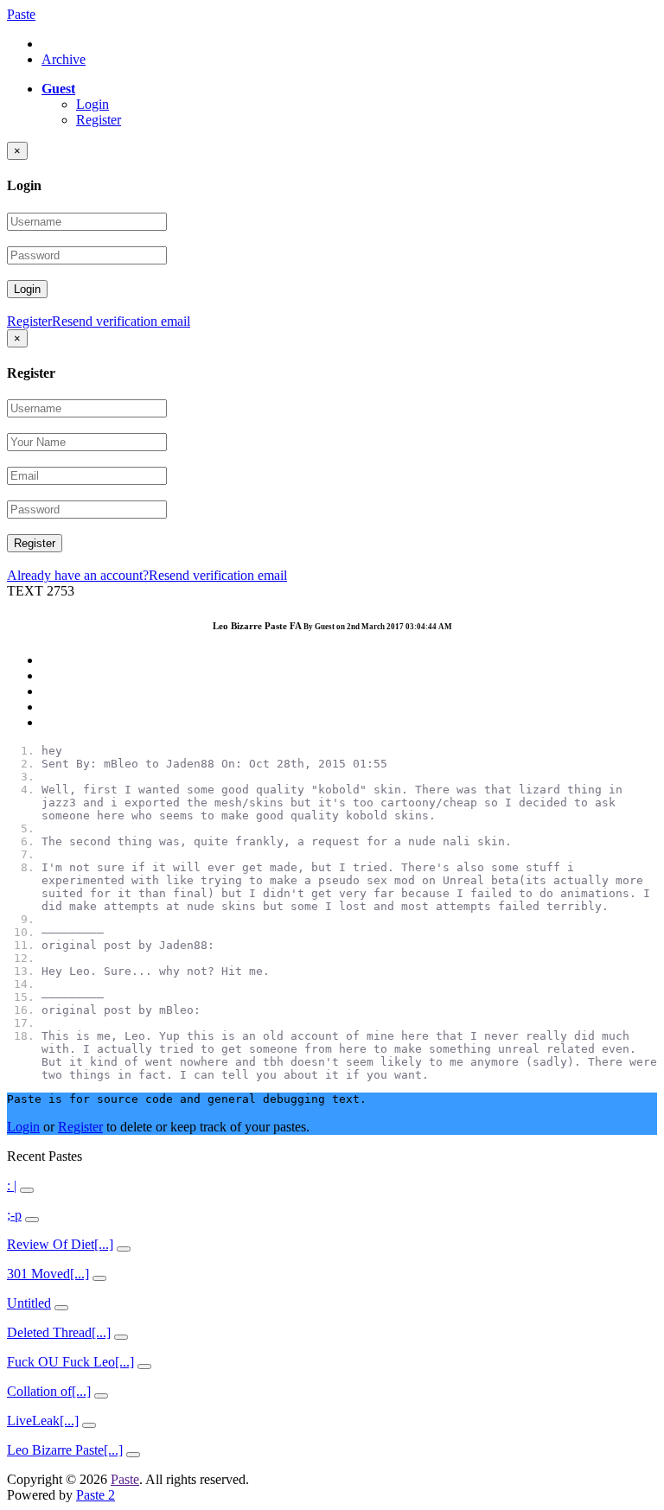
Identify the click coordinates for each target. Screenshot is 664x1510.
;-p (14, 1214)
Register (98, 119)
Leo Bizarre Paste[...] (65, 1450)
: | (11, 1185)
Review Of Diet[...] (60, 1244)
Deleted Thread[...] (59, 1332)
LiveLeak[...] (43, 1420)
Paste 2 (95, 1495)
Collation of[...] (49, 1391)
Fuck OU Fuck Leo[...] (70, 1361)
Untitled (29, 1303)
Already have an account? (78, 575)
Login (92, 104)
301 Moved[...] (48, 1273)
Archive (64, 59)
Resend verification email (121, 321)
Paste (21, 14)
